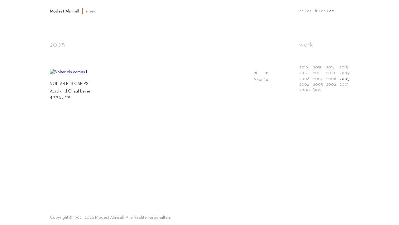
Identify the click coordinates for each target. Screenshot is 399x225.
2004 (304, 84)
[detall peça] (255, 73)
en (323, 11)
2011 (316, 73)
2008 (304, 79)
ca (301, 11)
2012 (303, 73)
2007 (318, 79)
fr (316, 11)
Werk (306, 45)
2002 (331, 84)
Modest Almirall (64, 11)
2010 (330, 73)
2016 (303, 67)
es (309, 11)
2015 (317, 67)
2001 (344, 84)
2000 (304, 90)
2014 (330, 67)
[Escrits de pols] (267, 73)
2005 (344, 79)
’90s (317, 90)
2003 (318, 84)
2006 (331, 79)
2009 (344, 73)
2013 (343, 67)
